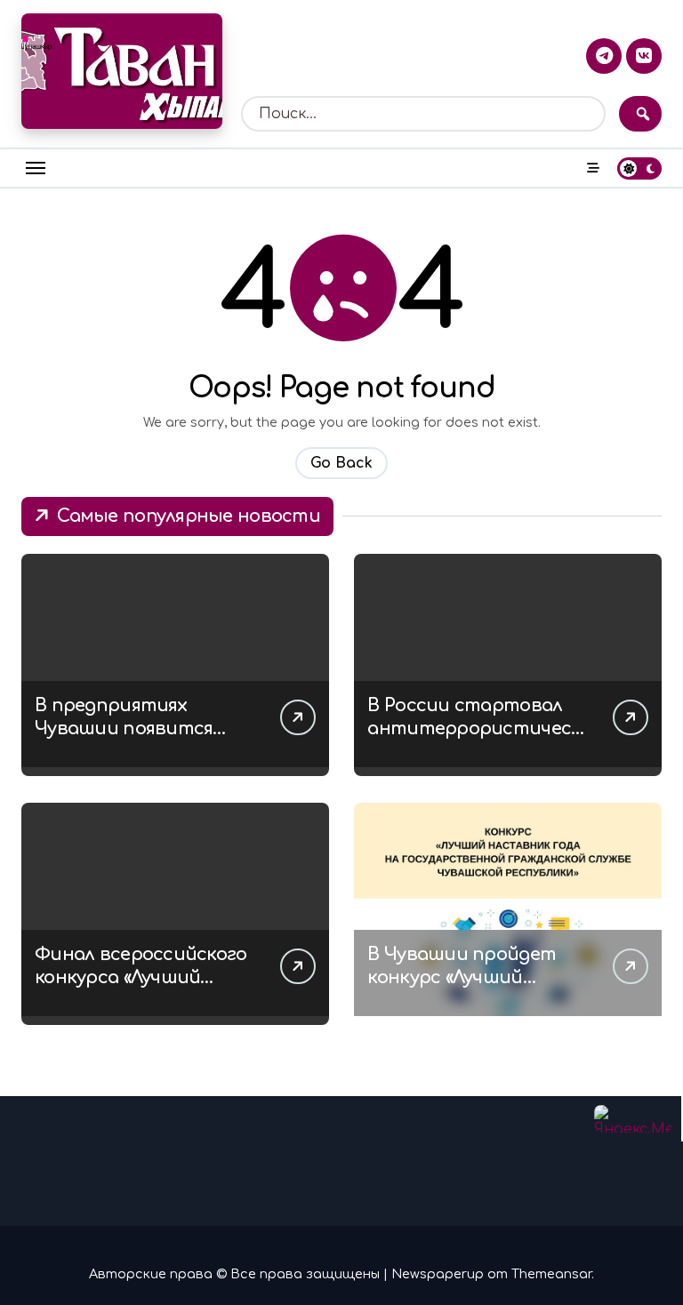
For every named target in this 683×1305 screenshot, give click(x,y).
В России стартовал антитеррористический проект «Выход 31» (474, 728)
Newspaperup (437, 1274)
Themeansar (551, 1274)
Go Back (341, 463)
